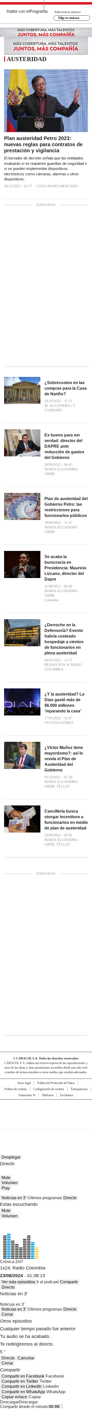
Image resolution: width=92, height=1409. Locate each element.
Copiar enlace (14, 1397)
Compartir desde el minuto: (29, 1406)
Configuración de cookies (48, 1089)
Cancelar (26, 1358)
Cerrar (7, 1314)
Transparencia (79, 1089)
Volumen (10, 1183)
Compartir (69, 1282)
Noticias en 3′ (14, 1198)
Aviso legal (24, 1083)
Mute (6, 1177)
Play (6, 1188)
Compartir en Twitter (20, 1381)
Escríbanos (66, 1095)
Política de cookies (15, 1089)
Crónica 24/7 (11, 1262)
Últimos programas (45, 1198)
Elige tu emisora (68, 18)
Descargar (9, 1402)
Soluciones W (27, 1095)
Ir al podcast (48, 1282)
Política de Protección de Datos (56, 1083)
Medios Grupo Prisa (46, 1123)
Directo (69, 1198)
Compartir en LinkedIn (22, 1386)
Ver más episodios (18, 1282)
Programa (39, 11)
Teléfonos (48, 1095)
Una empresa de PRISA (46, 1111)
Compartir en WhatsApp (23, 1392)
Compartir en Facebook (23, 1376)
